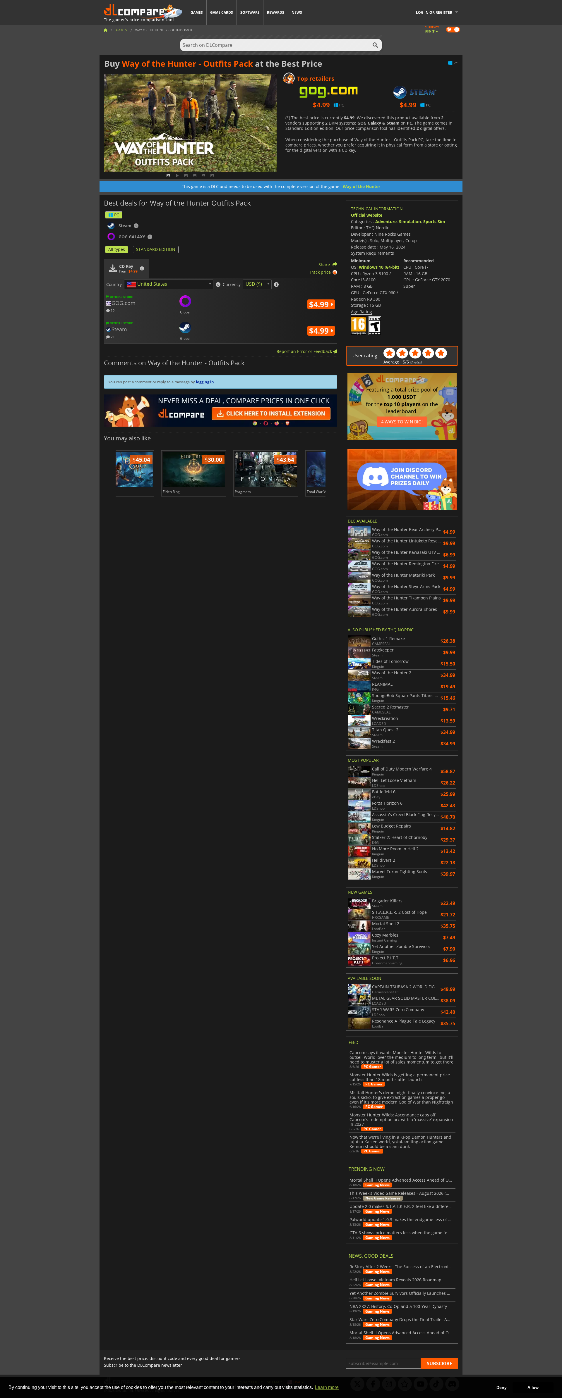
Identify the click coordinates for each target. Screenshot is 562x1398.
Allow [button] (533, 1387)
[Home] (105, 30)
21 (112, 337)
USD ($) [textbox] (254, 284)
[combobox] (168, 284)
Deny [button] (501, 1387)
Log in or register (434, 12)
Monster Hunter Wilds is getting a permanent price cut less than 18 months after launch (399, 1077)
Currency (232, 284)
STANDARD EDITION (155, 249)
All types (116, 249)
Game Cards (221, 12)
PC (116, 215)
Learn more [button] (327, 1387)
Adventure (386, 221)
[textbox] (148, 284)
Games (197, 12)
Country (114, 284)
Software (250, 12)
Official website (366, 215)
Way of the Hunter (361, 186)
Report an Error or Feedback (305, 351)
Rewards (275, 12)
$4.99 (320, 304)
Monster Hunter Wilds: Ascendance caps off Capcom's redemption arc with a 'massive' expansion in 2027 (401, 1120)
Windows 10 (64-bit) (379, 267)
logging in (205, 382)
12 (112, 310)
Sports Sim (434, 221)
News (297, 12)
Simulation (410, 221)
